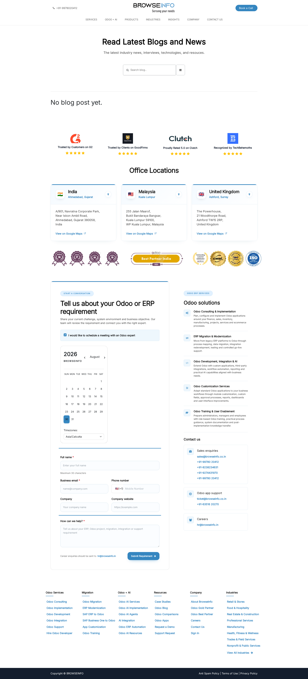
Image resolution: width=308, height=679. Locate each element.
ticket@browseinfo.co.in (211, 498)
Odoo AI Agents (128, 614)
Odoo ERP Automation (132, 626)
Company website (122, 499)
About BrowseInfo (201, 601)
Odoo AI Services (129, 601)
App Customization (94, 626)
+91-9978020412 (66, 8)
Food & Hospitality (238, 607)
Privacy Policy (248, 673)
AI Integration (127, 620)
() (119, 488)
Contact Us (197, 626)
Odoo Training (91, 633)
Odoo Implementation (59, 607)
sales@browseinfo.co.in (211, 456)
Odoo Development (58, 614)
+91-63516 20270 (208, 504)
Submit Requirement (141, 556)
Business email (70, 480)
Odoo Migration (92, 601)
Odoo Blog (161, 607)
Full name (67, 457)
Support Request (165, 633)
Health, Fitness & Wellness (242, 633)
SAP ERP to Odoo (93, 614)
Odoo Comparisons (166, 614)
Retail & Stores (235, 601)
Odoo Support (55, 626)
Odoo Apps (161, 620)
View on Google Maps (69, 233)
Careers (195, 620)
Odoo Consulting (57, 601)
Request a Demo (164, 626)
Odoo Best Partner (202, 614)
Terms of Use (230, 673)
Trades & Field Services (241, 639)
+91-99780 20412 (208, 461)
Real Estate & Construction (243, 614)
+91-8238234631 (207, 467)
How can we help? (72, 521)
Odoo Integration (57, 620)
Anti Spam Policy (209, 673)
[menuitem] (91, 19)
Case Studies (162, 601)
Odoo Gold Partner (202, 607)
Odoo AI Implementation (133, 607)
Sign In (195, 633)
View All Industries (238, 652)
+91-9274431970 (207, 472)
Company (66, 499)
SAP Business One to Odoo (99, 620)
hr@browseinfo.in (106, 556)
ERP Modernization (94, 607)
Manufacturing (235, 626)
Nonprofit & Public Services (243, 645)
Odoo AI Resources (130, 633)
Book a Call (246, 8)
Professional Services (240, 620)
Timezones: (71, 430)
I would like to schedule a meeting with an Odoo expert (101, 335)
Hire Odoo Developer (59, 633)
